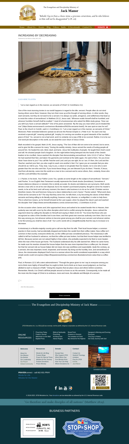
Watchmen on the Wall (43, 336)
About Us (23, 353)
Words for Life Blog (42, 353)
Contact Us (76, 353)
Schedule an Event (99, 369)
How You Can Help (61, 361)
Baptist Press (40, 338)
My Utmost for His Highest (76, 338)
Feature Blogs (41, 355)
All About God (57, 336)
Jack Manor (76, 364)
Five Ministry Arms (61, 359)
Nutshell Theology (79, 355)
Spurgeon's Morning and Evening (99, 332)
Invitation (76, 357)
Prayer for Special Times (44, 357)
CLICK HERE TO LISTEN (27, 99)
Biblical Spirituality (59, 332)
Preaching (56, 334)
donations (56, 395)
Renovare (91, 334)
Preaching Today (41, 332)
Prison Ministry (41, 364)
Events (75, 361)
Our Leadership (25, 359)
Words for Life (24, 375)
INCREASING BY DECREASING (37, 35)
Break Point (72, 332)
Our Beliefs (24, 357)
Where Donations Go (62, 364)
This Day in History (94, 336)
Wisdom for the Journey (44, 359)
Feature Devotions (42, 361)
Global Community (26, 364)
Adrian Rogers (58, 338)
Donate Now (59, 353)
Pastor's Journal (41, 334)
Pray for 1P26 (77, 359)
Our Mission (24, 355)
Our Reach (24, 361)
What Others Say (60, 357)
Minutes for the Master (27, 378)
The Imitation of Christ (75, 336)
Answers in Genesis (74, 334)
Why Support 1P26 (61, 355)
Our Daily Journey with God (97, 338)
